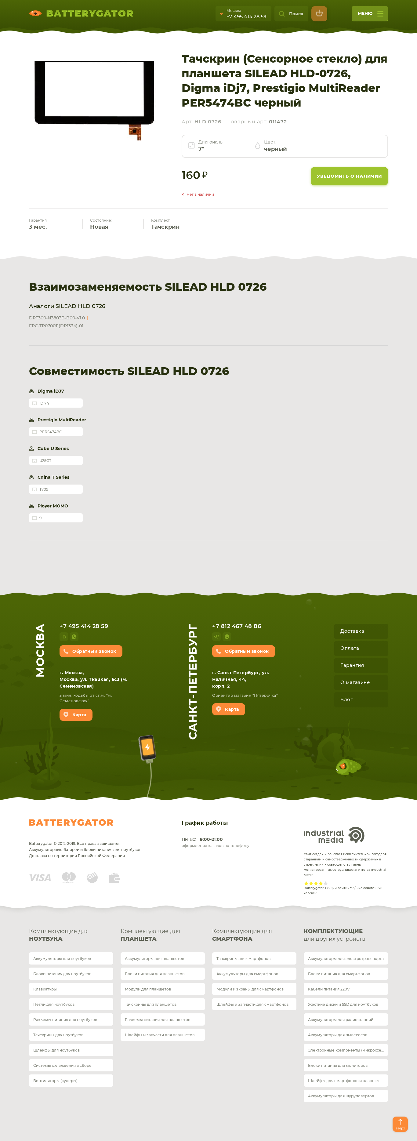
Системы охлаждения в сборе (62, 1065)
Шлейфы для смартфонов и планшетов (346, 1081)
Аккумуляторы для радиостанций (340, 1020)
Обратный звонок (94, 651)
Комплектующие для (59, 935)
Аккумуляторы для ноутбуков (62, 959)
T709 (43, 489)
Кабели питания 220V (329, 989)
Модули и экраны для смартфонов (250, 989)
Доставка (352, 631)
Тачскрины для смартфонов (243, 959)
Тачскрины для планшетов (150, 1004)
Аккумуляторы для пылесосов (337, 1035)
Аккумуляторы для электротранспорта (346, 959)
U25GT (45, 461)
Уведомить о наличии (349, 176)
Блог (346, 699)
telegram (64, 636)
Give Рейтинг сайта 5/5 (325, 883)
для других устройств (334, 935)
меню (365, 14)
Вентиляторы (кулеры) (55, 1081)
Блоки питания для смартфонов (339, 974)
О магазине (355, 682)
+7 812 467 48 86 (236, 626)
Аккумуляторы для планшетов (154, 959)
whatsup (74, 636)
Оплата (349, 648)
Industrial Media (334, 835)
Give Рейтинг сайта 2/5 (311, 883)
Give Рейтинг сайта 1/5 (306, 883)
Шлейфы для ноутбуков (56, 1050)
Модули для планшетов (148, 989)
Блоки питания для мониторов (338, 1065)
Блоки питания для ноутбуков (62, 974)
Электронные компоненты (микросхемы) (348, 1050)
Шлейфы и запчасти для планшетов (159, 1035)
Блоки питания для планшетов (154, 974)
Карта (79, 715)
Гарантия (352, 665)
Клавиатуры (45, 989)
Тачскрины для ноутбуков (58, 1035)
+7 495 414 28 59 (247, 16)
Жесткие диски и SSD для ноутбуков (343, 1004)
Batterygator (71, 822)
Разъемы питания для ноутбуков (65, 1020)
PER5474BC (50, 432)
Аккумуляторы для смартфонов (247, 974)
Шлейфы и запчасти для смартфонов (252, 1004)
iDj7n (44, 403)
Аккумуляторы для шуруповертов (341, 1096)
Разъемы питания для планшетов (157, 1020)
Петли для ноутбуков (53, 1004)
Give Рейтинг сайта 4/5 (320, 883)
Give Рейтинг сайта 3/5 (316, 883)
